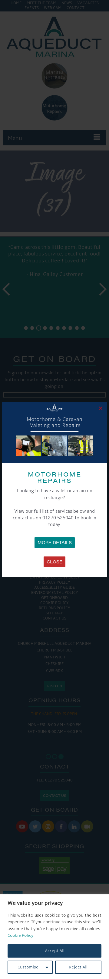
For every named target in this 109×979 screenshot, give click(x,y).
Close (54, 562)
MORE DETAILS (55, 542)
